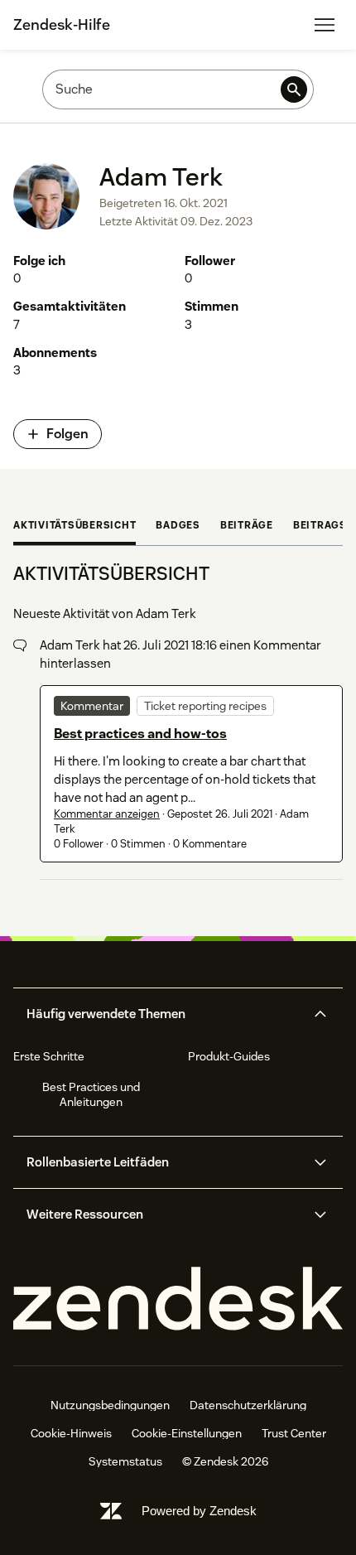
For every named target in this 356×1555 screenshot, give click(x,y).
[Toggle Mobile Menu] (324, 25)
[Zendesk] (178, 1299)
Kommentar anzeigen (107, 814)
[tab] (74, 527)
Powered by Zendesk (199, 1510)
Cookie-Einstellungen (187, 1433)
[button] (163, 1014)
